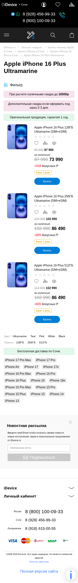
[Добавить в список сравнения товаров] (45, 143)
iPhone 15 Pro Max (18, 387)
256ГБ (31, 342)
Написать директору (39, 562)
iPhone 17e (51, 366)
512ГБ (43, 342)
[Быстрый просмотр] (54, 143)
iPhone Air (12, 366)
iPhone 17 (31, 366)
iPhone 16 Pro (45, 373)
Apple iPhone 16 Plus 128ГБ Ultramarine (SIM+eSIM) (53, 129)
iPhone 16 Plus (15, 380)
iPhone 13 (12, 400)
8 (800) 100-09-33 (39, 21)
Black (62, 336)
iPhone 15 (38, 394)
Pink (41, 336)
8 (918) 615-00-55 (40, 528)
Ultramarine (20, 336)
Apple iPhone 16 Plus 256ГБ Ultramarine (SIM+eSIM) (53, 198)
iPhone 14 (57, 394)
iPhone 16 (38, 380)
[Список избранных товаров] (57, 4)
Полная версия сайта (39, 571)
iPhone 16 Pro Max (18, 373)
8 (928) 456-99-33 (39, 14)
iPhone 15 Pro (45, 387)
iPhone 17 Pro (45, 360)
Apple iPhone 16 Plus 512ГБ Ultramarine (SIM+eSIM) (53, 267)
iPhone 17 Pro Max (18, 360)
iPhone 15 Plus (15, 394)
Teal (32, 336)
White (51, 336)
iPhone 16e (57, 380)
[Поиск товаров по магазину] (53, 35)
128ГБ (20, 342)
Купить (47, 181)
